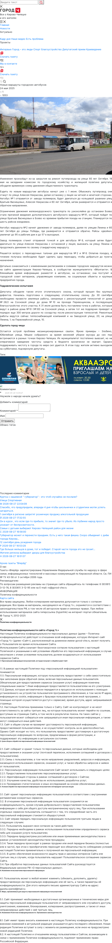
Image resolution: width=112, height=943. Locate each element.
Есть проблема (34, 38)
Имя (2, 415)
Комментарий (9, 410)
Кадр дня (5, 38)
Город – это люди (22, 49)
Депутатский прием (74, 49)
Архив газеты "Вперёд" (13, 563)
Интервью (6, 49)
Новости (5, 28)
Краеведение (93, 49)
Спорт (37, 49)
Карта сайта (7, 598)
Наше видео (18, 38)
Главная (4, 24)
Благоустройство (51, 49)
